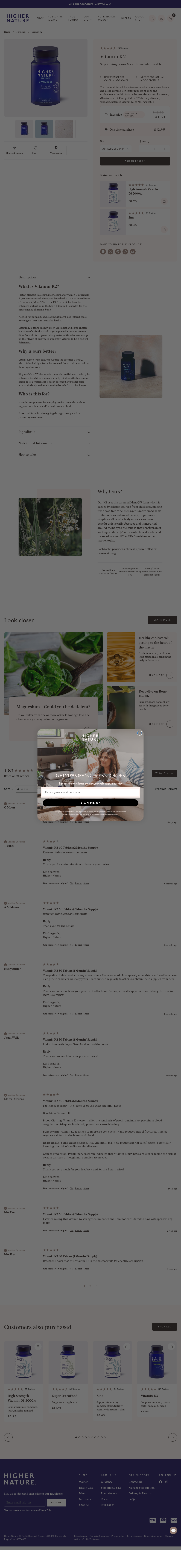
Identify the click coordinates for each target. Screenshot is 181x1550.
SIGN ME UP (91, 802)
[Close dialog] (140, 733)
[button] (173, 1530)
